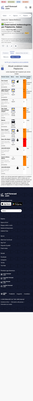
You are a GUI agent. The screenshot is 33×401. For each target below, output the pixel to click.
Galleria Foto (4, 231)
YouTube (3, 265)
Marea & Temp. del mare (22, 53)
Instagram (4, 260)
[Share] (11, 46)
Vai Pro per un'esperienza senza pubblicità (16, 62)
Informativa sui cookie (6, 304)
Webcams (5, 57)
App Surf (3, 242)
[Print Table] (15, 46)
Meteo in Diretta (15, 57)
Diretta (12, 53)
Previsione (5, 53)
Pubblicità (12, 294)
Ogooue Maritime (15, 19)
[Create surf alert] (7, 46)
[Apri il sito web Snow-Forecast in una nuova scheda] (4, 2)
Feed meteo (4, 248)
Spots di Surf (4, 222)
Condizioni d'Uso (5, 302)
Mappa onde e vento (6, 225)
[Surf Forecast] (9, 7)
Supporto (19, 294)
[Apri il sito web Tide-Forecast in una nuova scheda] (18, 2)
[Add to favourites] (3, 46)
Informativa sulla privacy (17, 302)
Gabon (4, 19)
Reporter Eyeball (5, 245)
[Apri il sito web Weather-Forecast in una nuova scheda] (25, 2)
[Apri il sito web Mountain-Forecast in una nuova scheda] (11, 2)
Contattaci (27, 294)
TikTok (3, 263)
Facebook (3, 257)
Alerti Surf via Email (6, 240)
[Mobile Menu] (30, 7)
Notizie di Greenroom (7, 228)
